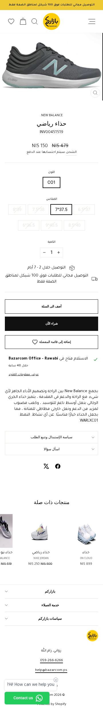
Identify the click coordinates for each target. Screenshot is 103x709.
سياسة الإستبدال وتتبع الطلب (51, 437)
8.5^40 (74, 225)
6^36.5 (29, 225)
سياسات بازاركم (50, 619)
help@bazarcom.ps (51, 670)
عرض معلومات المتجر (24, 374)
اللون (51, 172)
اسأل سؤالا (52, 449)
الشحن (71, 152)
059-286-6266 (51, 661)
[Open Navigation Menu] (91, 21)
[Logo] (51, 21)
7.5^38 (38, 209)
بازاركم (50, 591)
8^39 (17, 209)
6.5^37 (84, 209)
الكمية (52, 242)
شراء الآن (51, 323)
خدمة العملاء (50, 605)
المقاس (51, 199)
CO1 (51, 182)
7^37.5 (61, 209)
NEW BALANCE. (51, 115)
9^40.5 (51, 225)
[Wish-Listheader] (11, 21)
